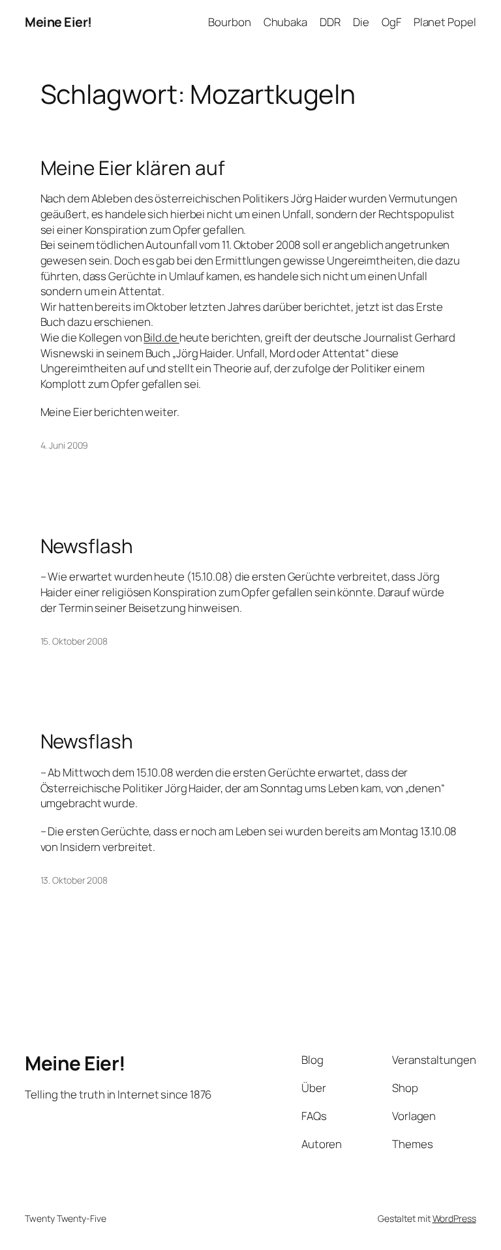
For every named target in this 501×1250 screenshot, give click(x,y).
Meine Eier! (58, 22)
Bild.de (161, 337)
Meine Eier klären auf (132, 167)
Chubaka (285, 21)
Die (361, 21)
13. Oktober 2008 (74, 880)
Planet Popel (445, 21)
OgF (391, 21)
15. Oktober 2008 (74, 641)
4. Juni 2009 (64, 445)
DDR (330, 21)
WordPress (454, 1218)
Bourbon (229, 21)
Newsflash (86, 545)
